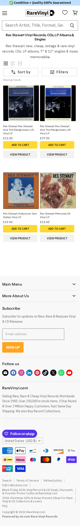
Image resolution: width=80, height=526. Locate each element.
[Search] (72, 25)
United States (20, 441)
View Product (20, 154)
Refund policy (53, 480)
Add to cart (20, 145)
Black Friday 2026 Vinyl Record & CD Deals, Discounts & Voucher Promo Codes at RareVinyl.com (37, 491)
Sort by (24, 72)
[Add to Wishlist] (36, 86)
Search (7, 480)
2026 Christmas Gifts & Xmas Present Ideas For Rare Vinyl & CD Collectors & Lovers (37, 499)
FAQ (5, 506)
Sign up (13, 347)
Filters (62, 72)
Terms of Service (27, 480)
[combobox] (34, 25)
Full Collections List (15, 485)
